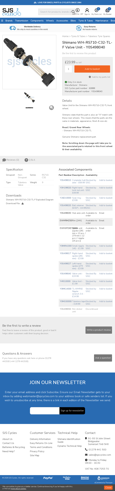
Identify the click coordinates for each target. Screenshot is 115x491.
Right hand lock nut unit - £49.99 (78, 190)
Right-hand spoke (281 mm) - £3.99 (77, 256)
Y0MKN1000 (66, 245)
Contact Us (8, 443)
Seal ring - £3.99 (77, 199)
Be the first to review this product (79, 53)
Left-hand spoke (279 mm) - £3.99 (77, 266)
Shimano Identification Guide (69, 440)
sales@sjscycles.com (100, 455)
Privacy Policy (37, 451)
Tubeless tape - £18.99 (79, 302)
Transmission (21, 20)
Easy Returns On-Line (41, 443)
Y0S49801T (65, 253)
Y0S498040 (65, 273)
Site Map (34, 455)
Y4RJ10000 (65, 281)
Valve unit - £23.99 (77, 275)
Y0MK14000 (65, 288)
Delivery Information (40, 439)
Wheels (50, 20)
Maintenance (101, 20)
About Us (7, 439)
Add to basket (105, 180)
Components (37, 20)
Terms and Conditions (41, 447)
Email (101, 213)
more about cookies (18, 488)
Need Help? (8, 451)
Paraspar (109, 483)
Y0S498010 (65, 180)
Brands (9, 20)
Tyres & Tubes (85, 20)
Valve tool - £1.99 (77, 282)
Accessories (62, 20)
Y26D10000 (65, 197)
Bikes (73, 20)
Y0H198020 (65, 187)
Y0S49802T (65, 263)
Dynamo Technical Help (70, 446)
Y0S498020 (65, 205)
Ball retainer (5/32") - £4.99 (79, 206)
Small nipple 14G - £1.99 (78, 247)
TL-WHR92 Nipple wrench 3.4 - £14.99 (78, 292)
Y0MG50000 (66, 301)
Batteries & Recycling (13, 447)
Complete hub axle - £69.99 (79, 181)
